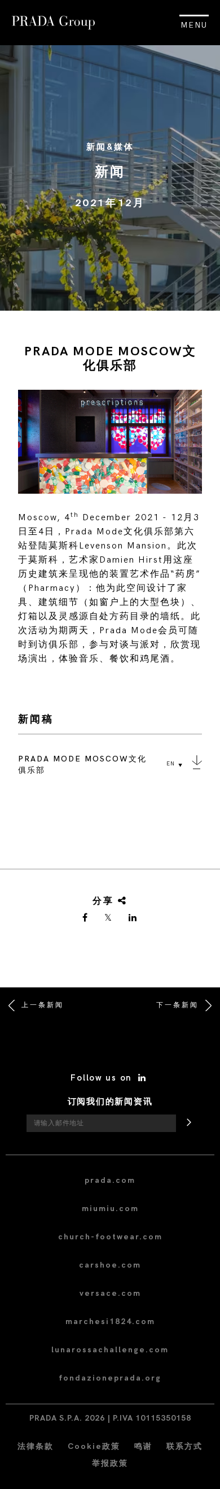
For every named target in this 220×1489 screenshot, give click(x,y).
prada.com (110, 1180)
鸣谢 (143, 1446)
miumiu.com (110, 1208)
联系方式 (184, 1446)
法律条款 (35, 1446)
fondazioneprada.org (110, 1378)
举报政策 (110, 1463)
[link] (85, 918)
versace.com (110, 1293)
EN (170, 763)
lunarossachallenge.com (110, 1350)
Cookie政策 (94, 1446)
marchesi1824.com (110, 1321)
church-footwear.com (110, 1237)
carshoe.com (110, 1265)
